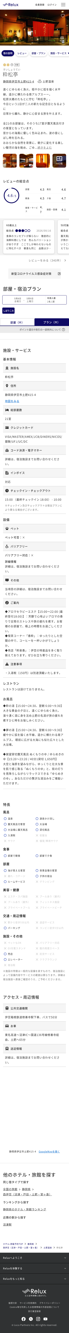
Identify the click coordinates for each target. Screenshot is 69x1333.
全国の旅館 (10, 1189)
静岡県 (26, 1189)
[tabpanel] (34, 28)
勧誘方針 (13, 1302)
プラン (51, 322)
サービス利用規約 (28, 1302)
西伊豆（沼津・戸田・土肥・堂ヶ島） (27, 1194)
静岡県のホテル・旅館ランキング (24, 1209)
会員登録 (39, 4)
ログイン (52, 4)
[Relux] (10, 3)
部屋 (17, 322)
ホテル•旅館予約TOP (13, 1243)
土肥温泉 (48, 1247)
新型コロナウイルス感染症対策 (31, 273)
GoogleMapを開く (49, 1151)
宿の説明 (7, 53)
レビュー (22, 53)
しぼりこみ (8, 310)
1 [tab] (32, 42)
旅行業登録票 (34, 1311)
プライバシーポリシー (49, 1302)
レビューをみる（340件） (45, 260)
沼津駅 (7, 1224)
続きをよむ (45, 147)
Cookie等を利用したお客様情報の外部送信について (34, 1307)
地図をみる (12, 401)
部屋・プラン (38, 53)
